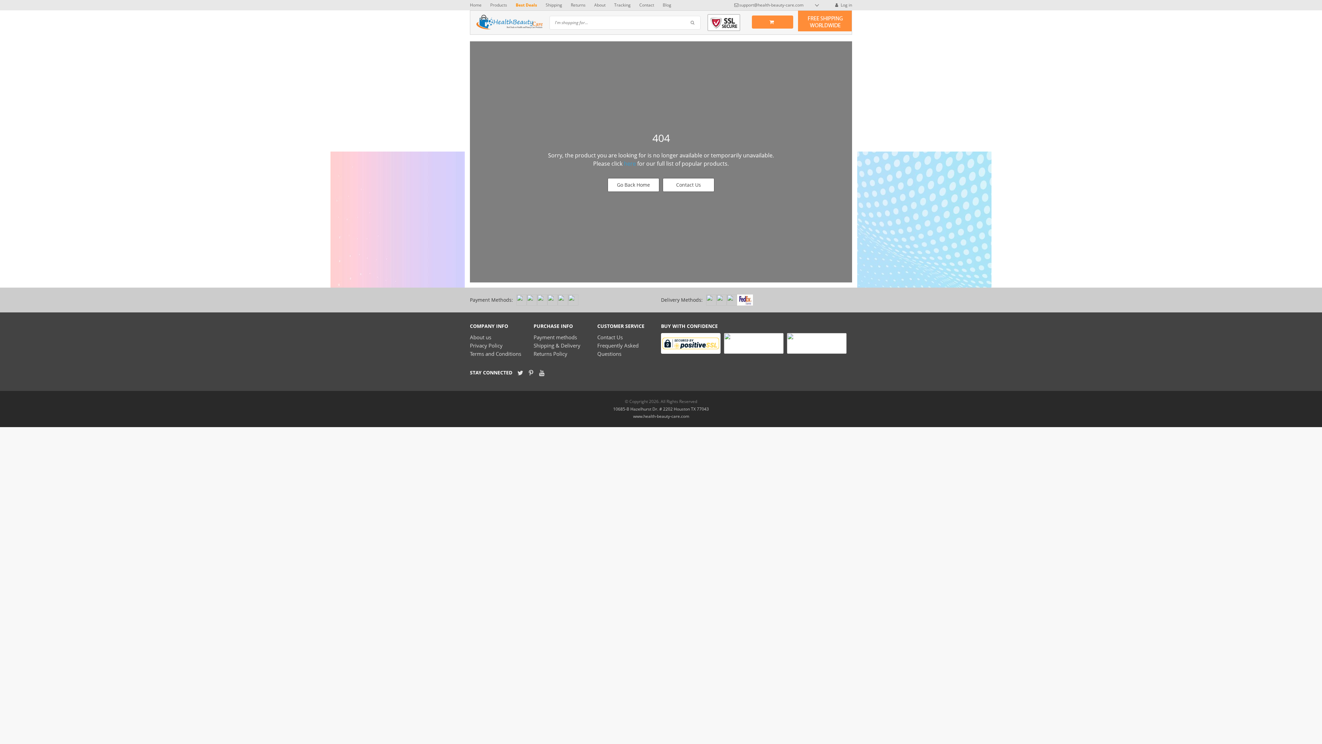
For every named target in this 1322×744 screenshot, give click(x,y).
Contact (646, 5)
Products (498, 5)
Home (476, 5)
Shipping (554, 5)
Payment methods (555, 337)
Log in (846, 5)
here (630, 163)
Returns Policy (550, 353)
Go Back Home (633, 185)
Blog (667, 5)
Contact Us (688, 185)
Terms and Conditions (495, 353)
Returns (578, 5)
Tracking (622, 5)
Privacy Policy (486, 345)
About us (480, 337)
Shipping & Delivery (557, 345)
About (600, 5)
